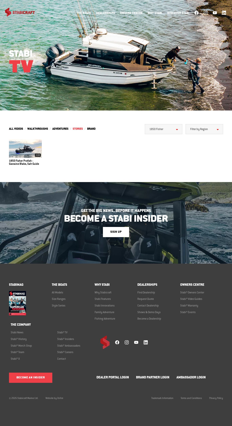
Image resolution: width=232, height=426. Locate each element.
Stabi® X (15, 359)
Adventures (60, 129)
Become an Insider (30, 377)
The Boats (84, 13)
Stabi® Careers (65, 352)
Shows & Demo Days (149, 312)
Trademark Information (162, 398)
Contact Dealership (148, 305)
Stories (78, 129)
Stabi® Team (17, 352)
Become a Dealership (149, 318)
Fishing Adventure (105, 318)
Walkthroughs (37, 129)
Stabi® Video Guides (191, 299)
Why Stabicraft (103, 292)
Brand (91, 129)
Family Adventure (104, 312)
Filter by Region (199, 129)
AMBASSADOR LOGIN (191, 377)
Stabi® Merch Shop (21, 345)
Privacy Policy (216, 398)
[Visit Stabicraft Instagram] (206, 13)
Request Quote (145, 299)
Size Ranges (59, 299)
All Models (57, 292)
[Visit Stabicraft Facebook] (196, 13)
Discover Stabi (178, 13)
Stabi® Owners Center (192, 292)
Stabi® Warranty (189, 305)
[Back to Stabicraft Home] (18, 13)
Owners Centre (131, 13)
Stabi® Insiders (65, 339)
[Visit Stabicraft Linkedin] (224, 13)
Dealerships (105, 13)
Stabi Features (103, 299)
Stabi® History (19, 339)
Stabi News (17, 332)
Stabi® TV (62, 332)
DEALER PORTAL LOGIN (112, 377)
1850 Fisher (156, 129)
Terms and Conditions (191, 398)
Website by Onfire (54, 398)
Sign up (116, 232)
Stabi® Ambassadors (68, 345)
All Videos (16, 129)
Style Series (58, 305)
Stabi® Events (188, 312)
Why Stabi (155, 13)
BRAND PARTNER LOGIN (152, 377)
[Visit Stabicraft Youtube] (215, 13)
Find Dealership (146, 292)
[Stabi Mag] (30, 303)
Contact (61, 359)
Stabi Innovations (105, 305)
